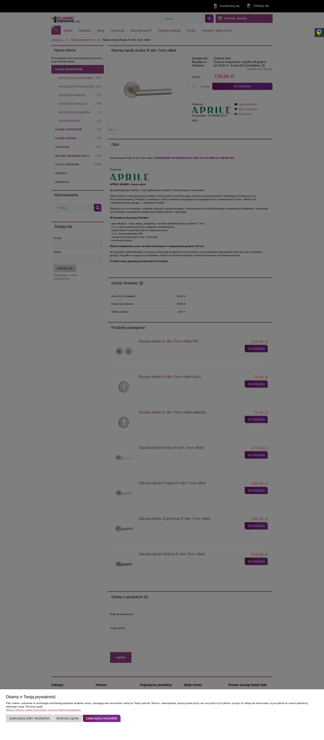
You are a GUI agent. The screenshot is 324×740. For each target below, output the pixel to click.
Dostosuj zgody (67, 718)
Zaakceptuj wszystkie (101, 718)
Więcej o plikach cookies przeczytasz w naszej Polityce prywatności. (43, 710)
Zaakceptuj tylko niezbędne (29, 718)
